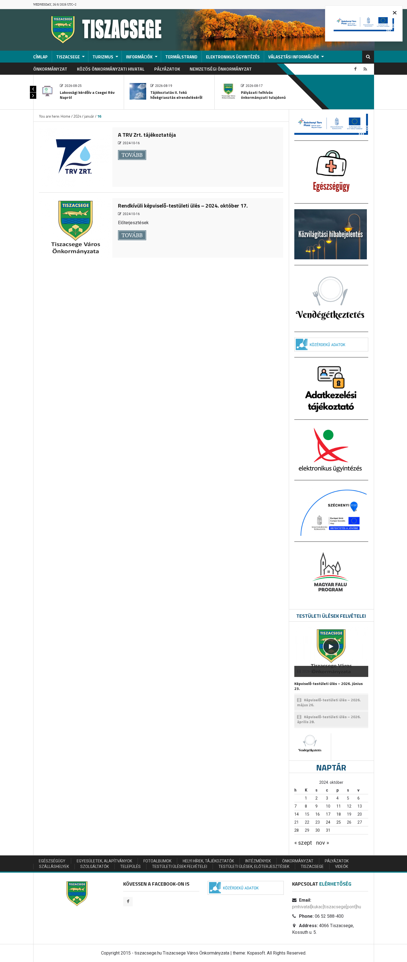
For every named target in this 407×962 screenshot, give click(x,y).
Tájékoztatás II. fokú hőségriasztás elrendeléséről (176, 94)
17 (328, 814)
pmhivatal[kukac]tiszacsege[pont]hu (326, 906)
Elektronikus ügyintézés (233, 57)
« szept (303, 842)
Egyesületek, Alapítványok (104, 861)
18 (338, 814)
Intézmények (258, 861)
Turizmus (102, 57)
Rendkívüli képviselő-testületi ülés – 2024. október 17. (183, 205)
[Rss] (365, 69)
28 (296, 830)
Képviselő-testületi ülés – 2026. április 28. (329, 719)
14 (296, 814)
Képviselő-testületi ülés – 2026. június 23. (328, 686)
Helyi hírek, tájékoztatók (208, 861)
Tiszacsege (68, 57)
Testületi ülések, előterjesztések (253, 866)
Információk (139, 57)
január (89, 116)
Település (130, 866)
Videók (341, 866)
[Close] (395, 12)
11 (338, 806)
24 (328, 822)
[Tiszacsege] (102, 29)
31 (328, 830)
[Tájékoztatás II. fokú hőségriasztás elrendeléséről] (138, 90)
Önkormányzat (50, 69)
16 (317, 814)
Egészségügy (52, 861)
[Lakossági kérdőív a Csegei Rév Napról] (47, 90)
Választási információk (293, 57)
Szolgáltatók (94, 866)
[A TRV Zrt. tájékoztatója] (75, 156)
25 (338, 822)
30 (317, 830)
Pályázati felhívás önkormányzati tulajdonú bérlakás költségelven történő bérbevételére (268, 99)
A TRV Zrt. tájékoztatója (147, 134)
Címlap (40, 57)
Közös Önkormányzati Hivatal (111, 69)
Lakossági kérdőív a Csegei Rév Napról (87, 94)
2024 (77, 116)
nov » (322, 842)
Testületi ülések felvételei (179, 866)
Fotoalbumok (157, 861)
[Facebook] (355, 69)
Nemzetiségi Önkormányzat (221, 69)
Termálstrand (181, 57)
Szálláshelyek (54, 866)
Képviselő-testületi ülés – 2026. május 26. (329, 702)
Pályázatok (167, 69)
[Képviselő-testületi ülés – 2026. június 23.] (331, 646)
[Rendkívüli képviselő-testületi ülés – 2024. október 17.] (75, 227)
